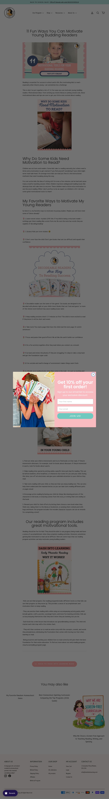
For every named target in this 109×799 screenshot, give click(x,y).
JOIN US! (75, 416)
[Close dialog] (93, 374)
